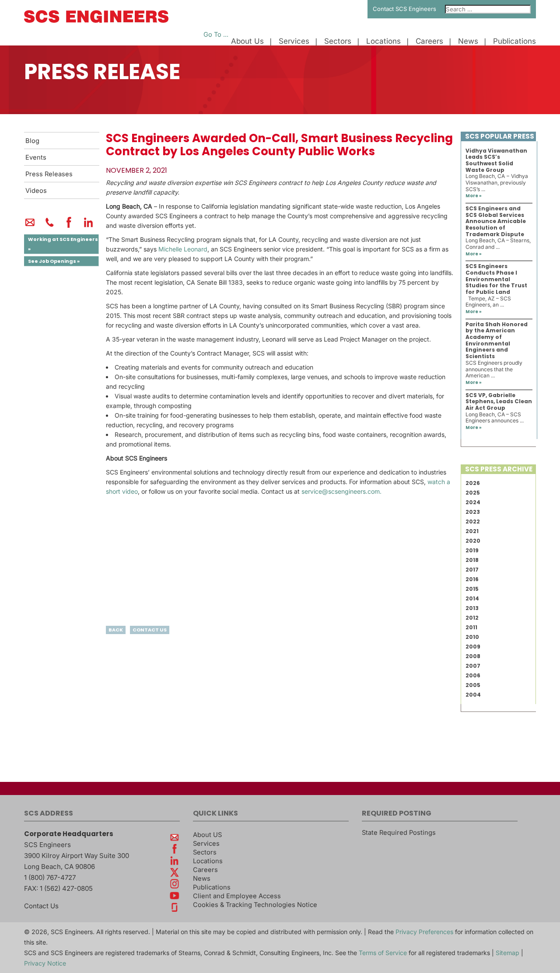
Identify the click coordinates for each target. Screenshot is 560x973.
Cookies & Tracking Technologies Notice (255, 905)
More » (474, 195)
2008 (473, 656)
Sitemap (507, 952)
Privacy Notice (45, 963)
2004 (473, 694)
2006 (473, 675)
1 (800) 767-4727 (50, 877)
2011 (471, 627)
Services (294, 41)
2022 (473, 521)
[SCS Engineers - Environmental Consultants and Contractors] (96, 20)
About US (207, 835)
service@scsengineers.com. (341, 491)
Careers (429, 41)
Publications (514, 41)
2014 (472, 598)
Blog (32, 141)
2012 (472, 617)
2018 (472, 560)
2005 (473, 685)
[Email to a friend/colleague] (30, 226)
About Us (247, 41)
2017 (472, 569)
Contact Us (41, 906)
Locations (383, 41)
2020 (473, 540)
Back (116, 629)
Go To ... (215, 34)
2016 (472, 579)
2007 (473, 666)
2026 (473, 483)
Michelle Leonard (182, 249)
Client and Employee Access (237, 896)
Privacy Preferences (424, 931)
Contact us (150, 629)
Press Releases (49, 174)
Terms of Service (383, 952)
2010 (472, 637)
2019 (472, 550)
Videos (36, 191)
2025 (473, 492)
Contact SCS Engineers (404, 8)
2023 (473, 512)
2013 (472, 608)
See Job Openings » (54, 261)
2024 (473, 502)
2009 (473, 646)
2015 (472, 589)
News (468, 41)
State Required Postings (399, 833)
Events (35, 157)
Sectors (337, 41)
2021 (472, 531)
